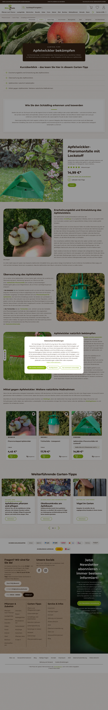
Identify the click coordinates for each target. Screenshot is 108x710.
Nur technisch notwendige (70, 367)
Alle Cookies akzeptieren (36, 367)
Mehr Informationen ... (54, 362)
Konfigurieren (53, 367)
